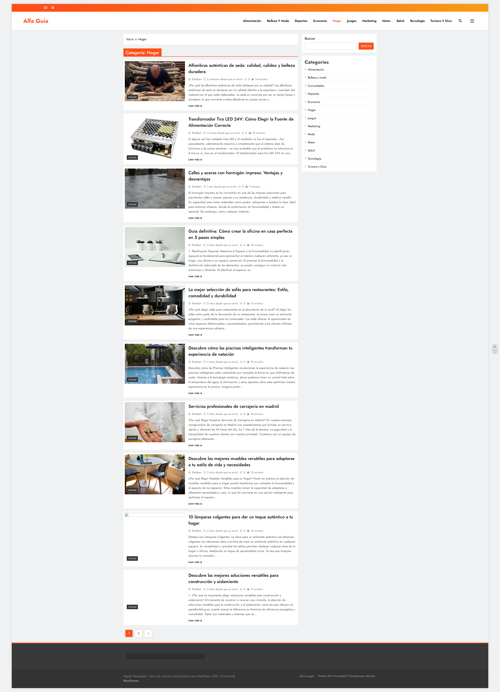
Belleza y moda (278, 21)
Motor (386, 21)
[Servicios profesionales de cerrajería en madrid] (155, 422)
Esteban (198, 79)
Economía (320, 21)
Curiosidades (319, 86)
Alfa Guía (35, 21)
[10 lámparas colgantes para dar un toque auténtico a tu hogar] (155, 538)
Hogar (337, 21)
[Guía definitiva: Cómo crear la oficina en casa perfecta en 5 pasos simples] (155, 247)
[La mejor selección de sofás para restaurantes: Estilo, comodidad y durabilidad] (155, 305)
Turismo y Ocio (441, 21)
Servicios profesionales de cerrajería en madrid (234, 406)
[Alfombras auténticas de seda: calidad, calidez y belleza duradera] (155, 81)
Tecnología (417, 21)
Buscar (312, 38)
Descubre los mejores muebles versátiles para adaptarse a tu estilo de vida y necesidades (242, 461)
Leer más (194, 106)
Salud (400, 21)
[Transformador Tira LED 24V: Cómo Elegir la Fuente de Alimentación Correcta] (155, 139)
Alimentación (252, 21)
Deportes (301, 21)
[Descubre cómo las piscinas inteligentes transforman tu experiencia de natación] (155, 364)
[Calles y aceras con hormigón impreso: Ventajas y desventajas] (155, 189)
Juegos (351, 21)
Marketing (369, 21)
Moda (314, 134)
